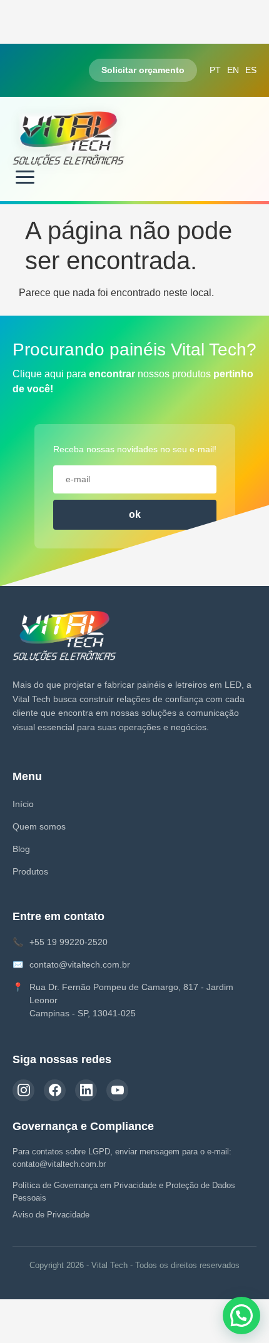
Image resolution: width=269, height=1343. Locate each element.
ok (135, 514)
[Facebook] (55, 1090)
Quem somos (39, 826)
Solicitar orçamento (143, 70)
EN (233, 70)
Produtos (30, 871)
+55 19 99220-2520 (68, 942)
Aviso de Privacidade (51, 1214)
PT (215, 70)
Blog (21, 849)
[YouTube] (117, 1090)
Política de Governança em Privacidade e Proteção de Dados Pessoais (124, 1191)
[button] (241, 1315)
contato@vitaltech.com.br (79, 964)
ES (250, 70)
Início (23, 804)
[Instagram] (23, 1090)
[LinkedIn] (86, 1090)
